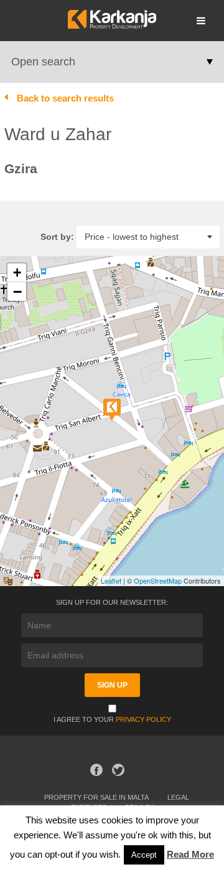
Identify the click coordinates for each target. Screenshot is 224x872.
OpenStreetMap (158, 580)
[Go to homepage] (112, 25)
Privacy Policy (143, 719)
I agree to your (112, 719)
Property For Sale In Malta (96, 797)
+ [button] (17, 272)
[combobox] (148, 236)
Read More (190, 854)
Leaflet (111, 580)
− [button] (17, 291)
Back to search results (65, 98)
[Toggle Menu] (201, 20)
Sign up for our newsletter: (112, 602)
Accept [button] (144, 855)
